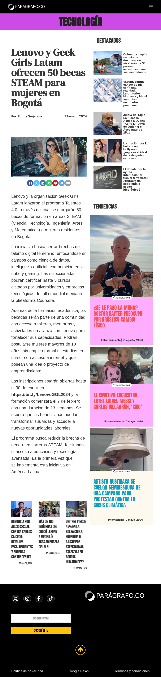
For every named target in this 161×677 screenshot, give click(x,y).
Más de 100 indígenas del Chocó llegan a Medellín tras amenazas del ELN (49, 534)
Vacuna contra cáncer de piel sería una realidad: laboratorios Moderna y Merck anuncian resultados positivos (135, 93)
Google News (79, 671)
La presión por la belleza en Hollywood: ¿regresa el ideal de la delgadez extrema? (135, 151)
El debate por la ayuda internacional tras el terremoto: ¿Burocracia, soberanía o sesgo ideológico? (135, 179)
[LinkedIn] (43, 183)
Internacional (116, 519)
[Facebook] (30, 183)
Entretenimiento (111, 340)
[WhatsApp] (49, 183)
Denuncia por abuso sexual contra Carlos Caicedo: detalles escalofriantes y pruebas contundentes (22, 539)
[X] (36, 183)
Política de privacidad (27, 671)
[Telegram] (61, 183)
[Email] (68, 183)
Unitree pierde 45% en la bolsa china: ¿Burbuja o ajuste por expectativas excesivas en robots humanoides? (76, 541)
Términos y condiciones (132, 671)
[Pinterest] (55, 183)
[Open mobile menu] (151, 6)
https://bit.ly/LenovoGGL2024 (40, 394)
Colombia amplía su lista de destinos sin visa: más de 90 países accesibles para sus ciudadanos (135, 63)
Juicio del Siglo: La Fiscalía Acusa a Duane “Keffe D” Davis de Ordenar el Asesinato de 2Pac (135, 123)
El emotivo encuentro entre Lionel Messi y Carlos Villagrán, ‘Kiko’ (117, 401)
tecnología (80, 22)
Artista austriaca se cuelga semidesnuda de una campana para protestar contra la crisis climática (116, 493)
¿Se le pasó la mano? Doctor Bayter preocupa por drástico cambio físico (117, 316)
